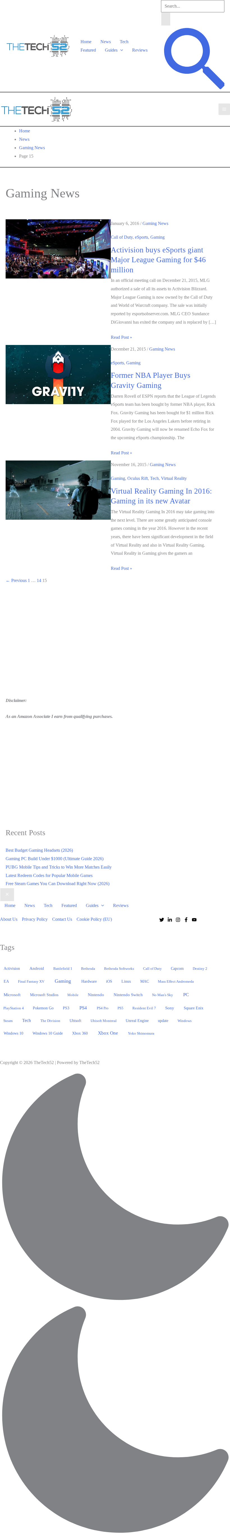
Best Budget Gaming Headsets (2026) (39, 850)
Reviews (140, 50)
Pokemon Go (43, 1008)
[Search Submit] (166, 19)
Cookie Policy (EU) (94, 919)
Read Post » (121, 338)
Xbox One (108, 1033)
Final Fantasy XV (31, 981)
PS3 (66, 1008)
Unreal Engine (137, 1021)
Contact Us (62, 919)
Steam (8, 1021)
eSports (141, 237)
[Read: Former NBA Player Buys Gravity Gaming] (58, 374)
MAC (144, 981)
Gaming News (155, 223)
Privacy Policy (35, 919)
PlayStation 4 (13, 1008)
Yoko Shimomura (141, 1033)
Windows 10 (13, 1033)
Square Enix (193, 1008)
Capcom (177, 968)
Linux (126, 981)
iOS (109, 981)
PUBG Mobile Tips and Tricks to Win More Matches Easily (59, 867)
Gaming (157, 237)
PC (186, 994)
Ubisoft (75, 1020)
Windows (185, 1021)
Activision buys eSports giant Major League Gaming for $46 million (158, 260)
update (163, 1020)
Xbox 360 (80, 1033)
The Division (50, 1021)
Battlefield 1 (62, 968)
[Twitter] (161, 919)
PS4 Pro (103, 1008)
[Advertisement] (53, 641)
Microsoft (12, 995)
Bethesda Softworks (119, 968)
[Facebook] (186, 919)
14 (39, 580)
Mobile (73, 995)
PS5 (120, 1008)
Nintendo (96, 995)
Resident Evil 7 (144, 1008)
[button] (120, 50)
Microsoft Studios (44, 995)
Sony (169, 1008)
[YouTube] (194, 919)
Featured (88, 50)
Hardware (89, 981)
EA (6, 981)
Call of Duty (122, 237)
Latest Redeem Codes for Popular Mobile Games (49, 875)
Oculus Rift (137, 478)
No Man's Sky (162, 995)
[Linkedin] (169, 919)
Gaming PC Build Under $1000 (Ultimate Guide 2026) (55, 858)
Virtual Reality (174, 478)
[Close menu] (7, 894)
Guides (111, 50)
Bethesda (88, 968)
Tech (124, 41)
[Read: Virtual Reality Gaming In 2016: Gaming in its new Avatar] (58, 489)
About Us (8, 919)
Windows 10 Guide (48, 1033)
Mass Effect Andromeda (176, 981)
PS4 (83, 1007)
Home (86, 41)
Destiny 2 (200, 968)
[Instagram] (178, 919)
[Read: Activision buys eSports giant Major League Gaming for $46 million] (58, 248)
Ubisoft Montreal (104, 1021)
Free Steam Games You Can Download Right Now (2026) (57, 883)
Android (36, 968)
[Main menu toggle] (224, 109)
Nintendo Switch (128, 995)
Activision (12, 968)
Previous (16, 580)
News (105, 41)
